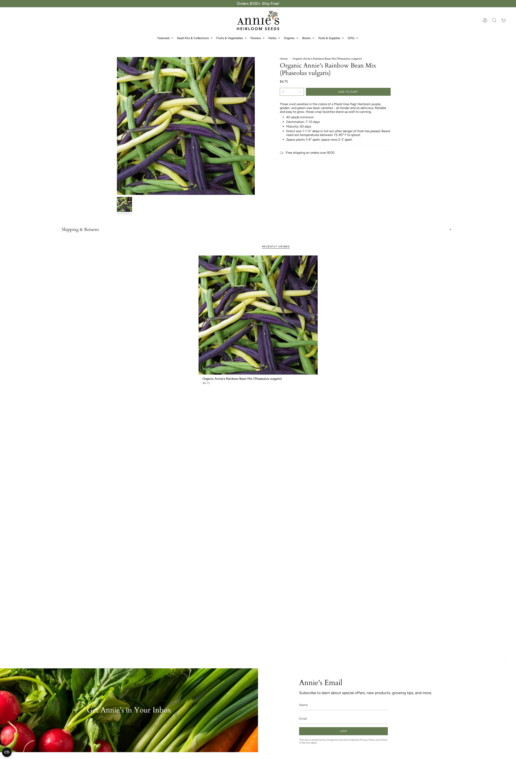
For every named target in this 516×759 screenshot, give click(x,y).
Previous (117, 126)
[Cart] (503, 20)
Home (284, 58)
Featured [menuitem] (163, 38)
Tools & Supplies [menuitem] (329, 38)
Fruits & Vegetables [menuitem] (229, 38)
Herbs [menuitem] (272, 38)
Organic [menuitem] (289, 38)
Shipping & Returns (80, 229)
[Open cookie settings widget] (7, 752)
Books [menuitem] (306, 38)
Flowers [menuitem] (255, 38)
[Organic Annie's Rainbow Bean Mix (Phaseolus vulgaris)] (258, 315)
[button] (494, 20)
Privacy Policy (367, 739)
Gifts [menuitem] (351, 38)
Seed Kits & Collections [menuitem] (193, 38)
